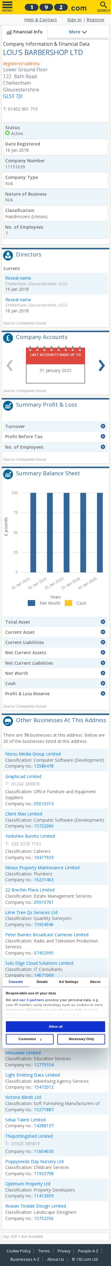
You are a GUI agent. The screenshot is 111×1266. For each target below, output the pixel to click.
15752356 (44, 1218)
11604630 (44, 1151)
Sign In (74, 20)
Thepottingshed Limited (29, 1136)
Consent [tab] (16, 982)
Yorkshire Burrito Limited (30, 836)
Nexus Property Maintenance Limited (42, 867)
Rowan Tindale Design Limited (35, 1206)
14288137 (44, 1125)
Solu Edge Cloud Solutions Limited (39, 963)
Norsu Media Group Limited (33, 754)
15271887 (44, 1109)
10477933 (44, 857)
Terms (44, 1251)
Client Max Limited (23, 814)
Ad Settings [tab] (68, 982)
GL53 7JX (13, 96)
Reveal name (18, 278)
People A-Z (88, 1251)
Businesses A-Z (24, 1259)
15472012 (44, 1087)
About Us (55, 1259)
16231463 (44, 880)
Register (96, 20)
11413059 (44, 1196)
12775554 (44, 1065)
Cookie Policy (18, 1251)
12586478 (44, 766)
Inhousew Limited (23, 1053)
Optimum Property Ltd (27, 1184)
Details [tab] (42, 982)
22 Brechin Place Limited (30, 890)
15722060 (44, 826)
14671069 (44, 975)
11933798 (44, 1173)
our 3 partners (31, 1000)
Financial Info (28, 32)
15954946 (44, 924)
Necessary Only (81, 1039)
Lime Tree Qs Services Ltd (31, 912)
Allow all (56, 1026)
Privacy (64, 1251)
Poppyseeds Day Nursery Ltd (34, 1161)
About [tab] (95, 982)
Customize (27, 1039)
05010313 (44, 804)
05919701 (44, 902)
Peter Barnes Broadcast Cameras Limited (46, 935)
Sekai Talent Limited (25, 1120)
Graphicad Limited (23, 776)
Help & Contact (40, 20)
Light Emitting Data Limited (32, 1075)
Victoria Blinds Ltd (23, 1097)
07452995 (44, 953)
